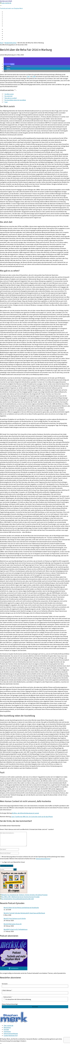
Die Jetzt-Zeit (8, 96)
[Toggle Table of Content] (15, 90)
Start (1, 43)
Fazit (6, 102)
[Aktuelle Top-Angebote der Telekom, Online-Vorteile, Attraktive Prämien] (23, 895)
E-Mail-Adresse (7, 990)
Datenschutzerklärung (11, 1034)
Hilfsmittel (7, 20)
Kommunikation (9, 16)
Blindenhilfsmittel (10, 43)
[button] (9, 64)
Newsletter (7, 1028)
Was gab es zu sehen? (11, 98)
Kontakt (6, 1030)
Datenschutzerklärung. (43, 859)
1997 (28, 77)
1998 (34, 77)
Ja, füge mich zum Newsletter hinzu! (13, 862)
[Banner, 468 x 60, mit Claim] (17, 899)
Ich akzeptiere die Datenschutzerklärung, (18, 999)
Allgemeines (7, 12)
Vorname (4, 984)
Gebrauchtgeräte (9, 26)
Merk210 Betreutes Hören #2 (13, 924)
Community (7, 22)
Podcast (6, 24)
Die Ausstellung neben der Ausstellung (15, 100)
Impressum (7, 1032)
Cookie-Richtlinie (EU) (11, 1036)
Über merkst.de (8, 1026)
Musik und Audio (8, 18)
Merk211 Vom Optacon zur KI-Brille (15, 919)
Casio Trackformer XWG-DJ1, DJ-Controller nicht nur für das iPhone (32, 817)
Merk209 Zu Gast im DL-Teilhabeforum (15, 929)
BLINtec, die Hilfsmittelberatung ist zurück (25, 813)
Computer (7, 14)
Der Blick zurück (9, 94)
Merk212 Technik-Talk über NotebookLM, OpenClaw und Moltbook (24, 913)
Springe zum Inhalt (6, 1)
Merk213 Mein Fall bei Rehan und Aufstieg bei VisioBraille (21, 908)
